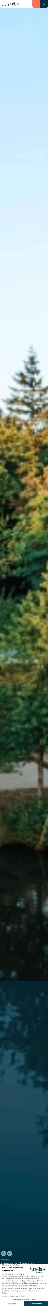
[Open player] (9, 1253)
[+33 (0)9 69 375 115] (36, 4)
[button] (44, 4)
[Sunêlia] (13, 4)
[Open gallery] (3, 1253)
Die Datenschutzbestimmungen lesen (13, 1296)
